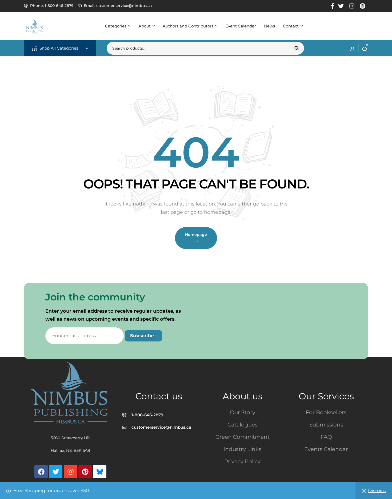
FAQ (326, 437)
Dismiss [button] (377, 490)
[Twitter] (55, 471)
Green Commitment (242, 437)
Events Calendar (326, 449)
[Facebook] (41, 471)
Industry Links (242, 449)
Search (296, 48)
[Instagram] (70, 471)
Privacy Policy (242, 461)
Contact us (158, 396)
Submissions (326, 424)
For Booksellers (326, 412)
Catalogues (242, 424)
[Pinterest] (85, 471)
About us (242, 396)
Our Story (242, 412)
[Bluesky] (99, 471)
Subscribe (142, 335)
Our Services (326, 396)
